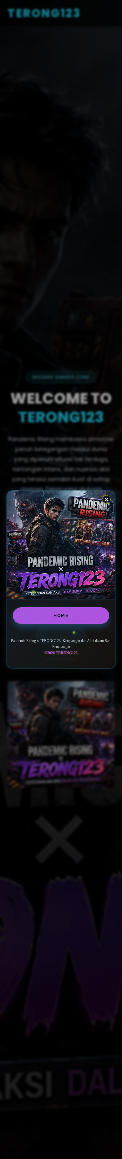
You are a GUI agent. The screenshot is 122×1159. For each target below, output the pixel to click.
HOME (61, 615)
